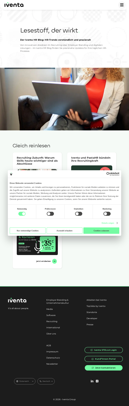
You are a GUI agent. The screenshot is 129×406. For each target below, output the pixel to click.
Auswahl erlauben (64, 230)
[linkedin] (92, 381)
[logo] (14, 3)
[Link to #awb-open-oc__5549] (122, 5)
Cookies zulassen (101, 230)
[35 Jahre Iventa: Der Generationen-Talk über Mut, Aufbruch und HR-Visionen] (37, 242)
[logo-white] (17, 299)
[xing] (97, 381)
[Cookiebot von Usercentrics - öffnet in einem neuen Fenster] (108, 174)
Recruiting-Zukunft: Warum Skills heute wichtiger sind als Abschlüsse (37, 160)
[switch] (50, 214)
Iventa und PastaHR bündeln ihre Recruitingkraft (90, 159)
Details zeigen (108, 223)
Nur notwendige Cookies (28, 230)
